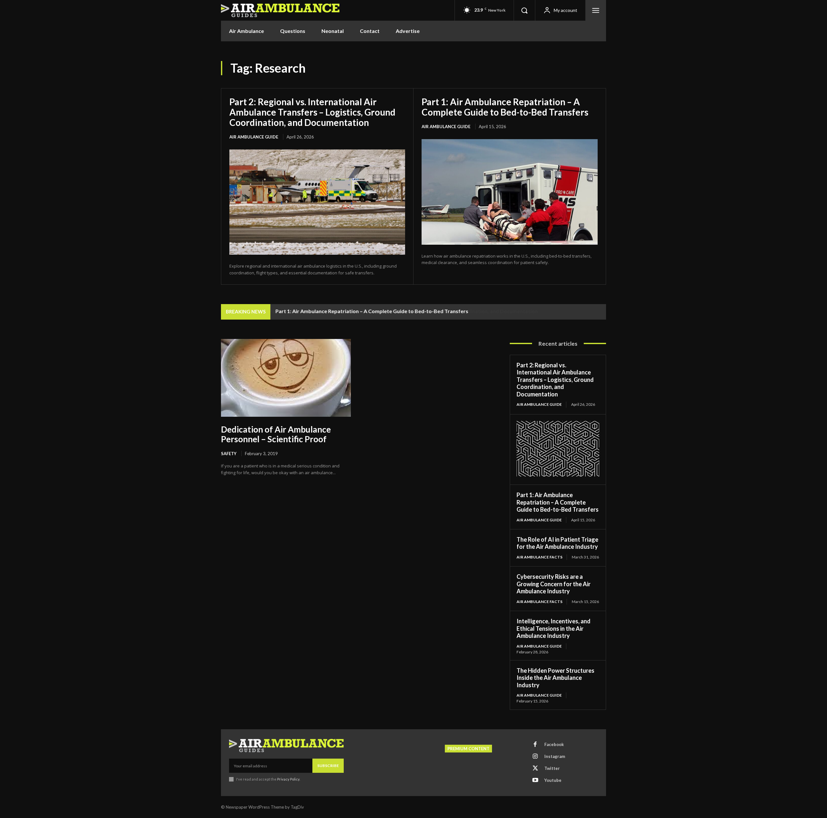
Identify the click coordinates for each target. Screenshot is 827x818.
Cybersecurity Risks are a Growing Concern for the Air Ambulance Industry (554, 584)
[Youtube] (535, 780)
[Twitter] (535, 768)
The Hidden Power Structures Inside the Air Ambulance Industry (555, 678)
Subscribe (328, 765)
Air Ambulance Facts (539, 557)
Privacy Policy (288, 779)
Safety (228, 453)
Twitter (552, 768)
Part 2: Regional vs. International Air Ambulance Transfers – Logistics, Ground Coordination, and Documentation (312, 112)
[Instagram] (535, 756)
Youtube (552, 780)
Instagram (554, 756)
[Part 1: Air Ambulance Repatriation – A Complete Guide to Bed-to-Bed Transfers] (510, 192)
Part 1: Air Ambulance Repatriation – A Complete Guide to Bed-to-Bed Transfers (505, 107)
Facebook (554, 744)
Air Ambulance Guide (253, 136)
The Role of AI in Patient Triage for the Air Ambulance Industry (557, 543)
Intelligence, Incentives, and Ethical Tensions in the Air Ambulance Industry (554, 628)
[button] (524, 10)
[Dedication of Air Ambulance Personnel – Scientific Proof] (286, 378)
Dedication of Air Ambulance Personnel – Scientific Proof (276, 434)
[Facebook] (535, 745)
